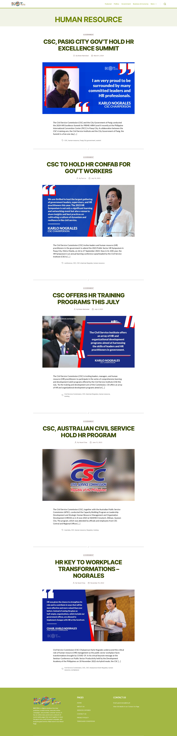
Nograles (90, 530)
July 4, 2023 (98, 309)
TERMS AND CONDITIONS (86, 721)
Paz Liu (83, 178)
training (66, 396)
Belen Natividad (83, 56)
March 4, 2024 (99, 56)
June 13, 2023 (97, 442)
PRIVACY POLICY (83, 717)
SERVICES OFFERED (84, 710)
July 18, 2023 (95, 178)
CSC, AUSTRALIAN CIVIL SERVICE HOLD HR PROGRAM (88, 432)
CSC (65, 140)
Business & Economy (140, 4)
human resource (73, 140)
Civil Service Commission (72, 394)
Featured (108, 4)
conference (68, 263)
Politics (116, 4)
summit (98, 140)
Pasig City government (87, 140)
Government (126, 4)
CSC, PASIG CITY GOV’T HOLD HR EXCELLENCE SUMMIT (88, 45)
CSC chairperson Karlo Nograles (97, 668)
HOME (79, 703)
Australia (67, 530)
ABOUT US (80, 706)
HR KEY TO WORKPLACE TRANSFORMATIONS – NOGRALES (88, 569)
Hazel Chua (83, 442)
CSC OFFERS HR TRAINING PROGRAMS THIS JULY (88, 298)
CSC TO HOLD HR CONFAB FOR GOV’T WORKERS (88, 168)
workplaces (75, 670)
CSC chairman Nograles (85, 263)
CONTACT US (81, 714)
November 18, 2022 (97, 583)
